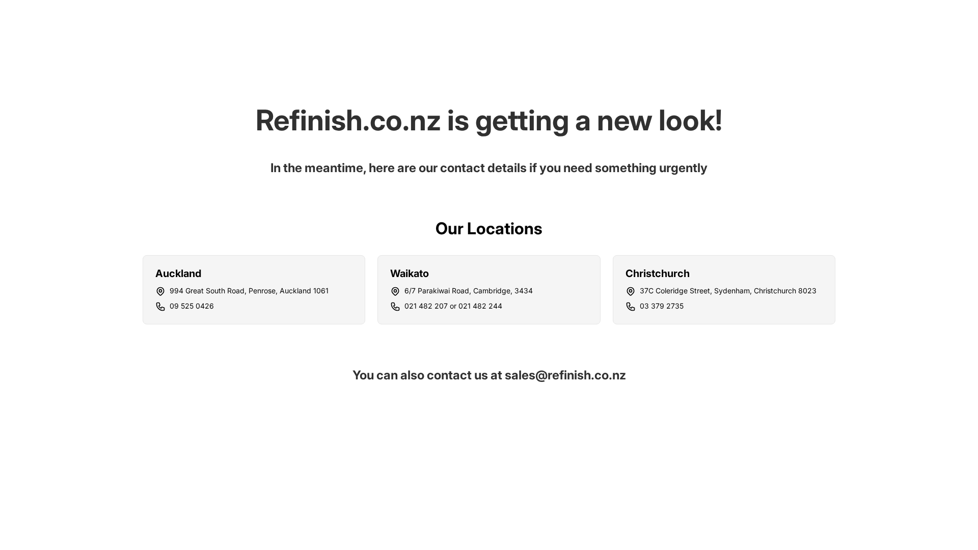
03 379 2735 (662, 305)
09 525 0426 (192, 305)
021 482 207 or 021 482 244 (453, 305)
